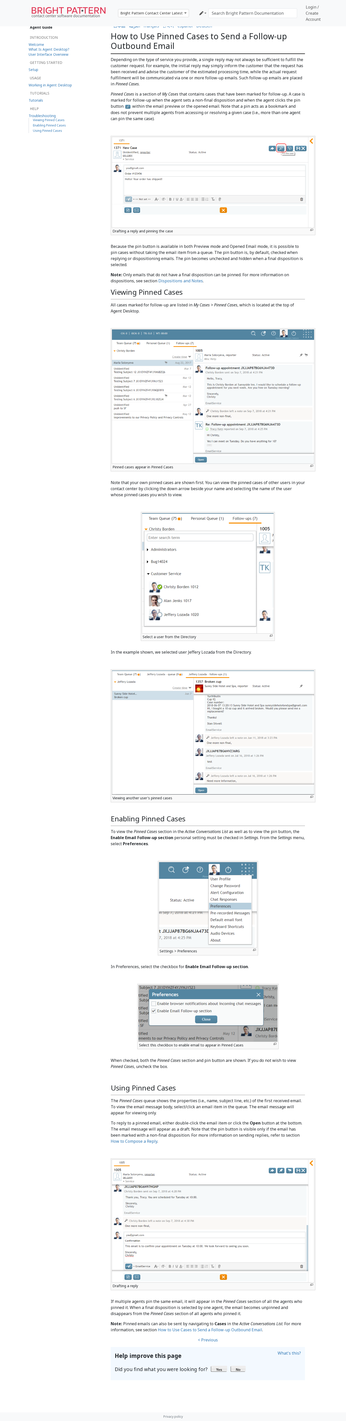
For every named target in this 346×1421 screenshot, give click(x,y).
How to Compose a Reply (134, 1141)
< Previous (208, 1340)
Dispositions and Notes (180, 281)
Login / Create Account (313, 13)
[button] (219, 1368)
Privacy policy (173, 1416)
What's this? (289, 1353)
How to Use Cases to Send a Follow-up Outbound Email (210, 1330)
